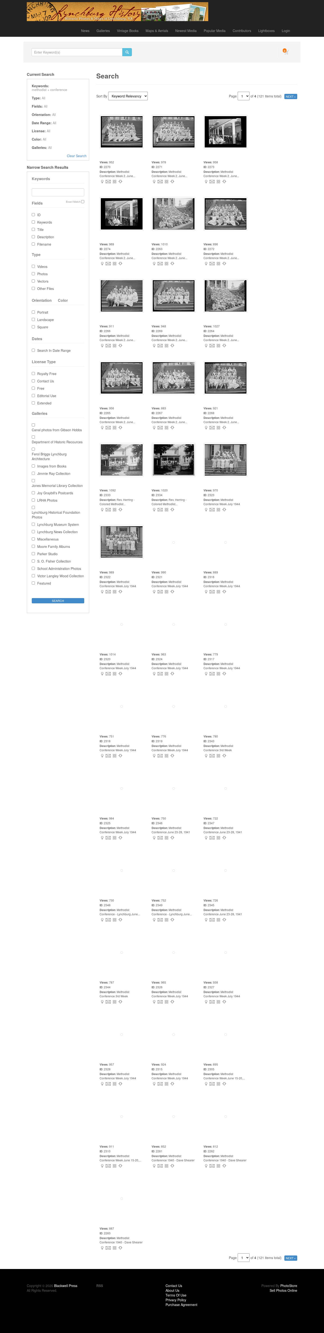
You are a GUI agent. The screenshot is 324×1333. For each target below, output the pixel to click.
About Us (172, 1290)
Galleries (103, 30)
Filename (44, 244)
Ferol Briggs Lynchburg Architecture (49, 456)
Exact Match (73, 201)
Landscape (45, 319)
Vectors (42, 281)
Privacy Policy (176, 1299)
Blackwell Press (65, 1285)
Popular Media (215, 30)
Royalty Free (46, 373)
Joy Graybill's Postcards (55, 492)
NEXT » (291, 96)
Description (45, 236)
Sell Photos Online (283, 1290)
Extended (44, 403)
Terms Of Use (176, 1295)
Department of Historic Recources (57, 442)
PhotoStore (288, 1285)
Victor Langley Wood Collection (60, 575)
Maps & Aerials (157, 30)
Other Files (45, 288)
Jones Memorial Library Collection (57, 485)
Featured (44, 583)
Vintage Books (128, 30)
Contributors (242, 30)
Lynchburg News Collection (57, 531)
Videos (42, 266)
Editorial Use (46, 395)
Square (42, 327)
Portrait (42, 312)
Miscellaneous (48, 539)
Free (40, 388)
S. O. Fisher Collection (54, 561)
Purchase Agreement (181, 1304)
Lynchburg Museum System (58, 524)
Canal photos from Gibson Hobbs (57, 429)
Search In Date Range (54, 350)
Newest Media (186, 30)
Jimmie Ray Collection (53, 473)
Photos (42, 273)
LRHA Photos (47, 500)
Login (286, 30)
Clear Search (77, 155)
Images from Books (51, 466)
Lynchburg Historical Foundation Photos (56, 514)
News (85, 30)
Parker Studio (47, 553)
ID (39, 214)
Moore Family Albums (53, 546)
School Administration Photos (59, 568)
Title (40, 229)
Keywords (44, 222)
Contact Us (45, 381)
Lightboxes (266, 30)
